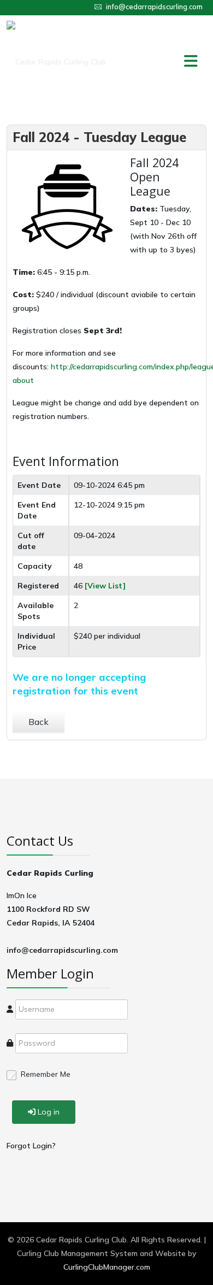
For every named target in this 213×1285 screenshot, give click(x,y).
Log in (49, 1112)
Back (38, 721)
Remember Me (45, 1074)
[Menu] (169, 62)
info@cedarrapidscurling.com (154, 6)
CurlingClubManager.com (106, 1267)
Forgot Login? (31, 1146)
